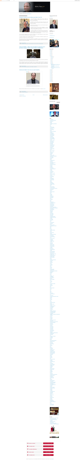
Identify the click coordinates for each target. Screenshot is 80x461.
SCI (50, 290)
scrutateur (51, 390)
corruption (51, 318)
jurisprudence (32, 43)
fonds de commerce (52, 341)
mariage (51, 194)
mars (51, 62)
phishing (51, 370)
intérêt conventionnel (52, 352)
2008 (51, 80)
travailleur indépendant (52, 401)
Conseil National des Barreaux (53, 419)
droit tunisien (51, 329)
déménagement (52, 333)
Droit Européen (52, 422)
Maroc (51, 159)
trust (50, 402)
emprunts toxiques (52, 246)
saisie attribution (52, 183)
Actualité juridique (52, 269)
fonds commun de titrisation (53, 340)
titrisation (51, 398)
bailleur (51, 233)
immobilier (51, 153)
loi (50, 125)
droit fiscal (51, 172)
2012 (51, 76)
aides (50, 198)
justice (51, 192)
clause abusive (52, 189)
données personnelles (52, 322)
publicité (51, 379)
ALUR (51, 268)
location (51, 250)
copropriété (51, 136)
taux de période (52, 146)
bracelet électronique (52, 302)
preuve (51, 372)
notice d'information (52, 364)
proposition (51, 373)
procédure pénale (52, 148)
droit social (51, 152)
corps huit (51, 317)
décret (51, 130)
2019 (51, 69)
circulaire (51, 170)
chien (50, 237)
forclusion (51, 165)
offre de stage (51, 214)
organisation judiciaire (52, 216)
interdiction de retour (52, 351)
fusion (51, 344)
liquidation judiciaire (52, 249)
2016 (51, 72)
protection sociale (52, 256)
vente (50, 263)
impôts (51, 181)
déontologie (51, 334)
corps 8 (51, 316)
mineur (51, 362)
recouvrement (51, 381)
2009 (51, 79)
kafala (51, 355)
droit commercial (52, 135)
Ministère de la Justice (52, 421)
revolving (51, 385)
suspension (51, 260)
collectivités (51, 239)
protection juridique (52, 375)
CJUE (51, 273)
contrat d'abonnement (52, 312)
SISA (50, 291)
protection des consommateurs (53, 374)
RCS (50, 228)
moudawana (51, 363)
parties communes (52, 368)
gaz (50, 346)
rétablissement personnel (53, 217)
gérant (51, 347)
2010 (51, 78)
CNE (50, 274)
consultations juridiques (53, 311)
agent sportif (51, 197)
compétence (51, 240)
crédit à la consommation (53, 131)
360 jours (51, 132)
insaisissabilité (52, 350)
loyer (50, 193)
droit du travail (51, 141)
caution (51, 177)
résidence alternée (52, 387)
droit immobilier (52, 142)
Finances (51, 175)
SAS (50, 289)
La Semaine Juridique (52, 283)
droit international (52, 209)
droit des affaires (52, 137)
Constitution (51, 223)
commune (51, 308)
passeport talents (52, 369)
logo (50, 358)
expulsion (30, 43)
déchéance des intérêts (53, 164)
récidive (51, 195)
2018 (51, 70)
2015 (51, 73)
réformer (51, 386)
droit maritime (51, 327)
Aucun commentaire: (24, 91)
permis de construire (36, 43)
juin (51, 59)
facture (51, 338)
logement (51, 357)
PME (50, 286)
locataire (51, 356)
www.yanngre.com (29, 13)
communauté (51, 307)
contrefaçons (51, 313)
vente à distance (52, 404)
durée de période (52, 330)
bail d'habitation (23, 43)
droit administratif (52, 205)
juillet (51, 58)
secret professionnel (52, 391)
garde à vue (51, 210)
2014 (51, 74)
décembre (52, 56)
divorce (51, 154)
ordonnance (51, 215)
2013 (51, 75)
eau (50, 335)
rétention (51, 389)
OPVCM (51, 284)
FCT (50, 280)
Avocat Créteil (51, 271)
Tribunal (51, 169)
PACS (51, 226)
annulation (51, 199)
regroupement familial (40, 43)
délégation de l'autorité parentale (54, 332)
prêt (50, 378)
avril (51, 61)
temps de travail (52, 397)
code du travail (52, 203)
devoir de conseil (52, 204)
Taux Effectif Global (52, 160)
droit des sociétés (52, 155)
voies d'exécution (52, 222)
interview (51, 212)
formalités (51, 166)
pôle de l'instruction (52, 380)
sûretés (51, 395)
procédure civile (52, 254)
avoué (51, 301)
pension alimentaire (52, 251)
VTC (50, 294)
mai (51, 60)
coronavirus (51, 315)
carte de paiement (52, 186)
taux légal (51, 396)
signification (51, 392)
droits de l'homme (52, 245)
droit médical (51, 328)
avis (50, 300)
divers (51, 180)
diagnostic (51, 243)
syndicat (51, 261)
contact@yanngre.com (52, 35)
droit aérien (51, 323)
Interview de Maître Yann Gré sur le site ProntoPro (29, 69)
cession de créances (52, 187)
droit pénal (51, 147)
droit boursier (51, 324)
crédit (50, 124)
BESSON (51, 272)
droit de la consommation (53, 120)
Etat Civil (51, 278)
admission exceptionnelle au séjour (54, 296)
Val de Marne (51, 295)
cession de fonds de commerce (53, 188)
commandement (52, 306)
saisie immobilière (52, 138)
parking (51, 367)
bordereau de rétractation (53, 234)
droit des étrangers (27, 43)
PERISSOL (51, 285)
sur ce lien (44, 88)
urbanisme (51, 262)
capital (51, 303)
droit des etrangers (52, 140)
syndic (51, 149)
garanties (51, 345)
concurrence (51, 309)
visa (50, 221)
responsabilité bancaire (53, 384)
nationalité (51, 182)
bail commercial (52, 232)
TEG (50, 126)
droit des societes (52, 244)
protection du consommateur (53, 123)
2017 (51, 71)
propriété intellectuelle (52, 255)
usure (51, 403)
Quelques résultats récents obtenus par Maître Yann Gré (30, 17)
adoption (51, 297)
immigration (51, 211)
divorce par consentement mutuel (54, 321)
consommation (52, 171)
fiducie (51, 339)
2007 (51, 81)
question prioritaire (52, 257)
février (51, 63)
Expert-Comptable (52, 279)
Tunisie (51, 229)
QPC (50, 227)
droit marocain (51, 163)
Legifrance (51, 420)
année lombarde (52, 129)
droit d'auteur (51, 206)
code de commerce (52, 238)
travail (51, 220)
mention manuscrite (52, 361)
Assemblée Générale (52, 174)
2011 (51, 77)
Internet (51, 158)
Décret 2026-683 (52, 277)
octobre (52, 57)
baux (50, 200)
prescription (51, 143)
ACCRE (51, 267)
